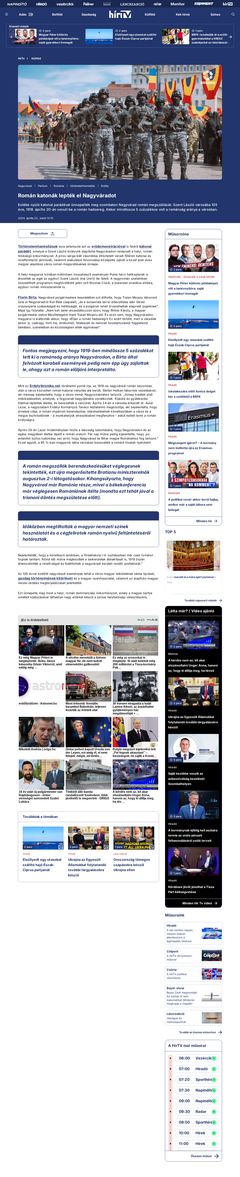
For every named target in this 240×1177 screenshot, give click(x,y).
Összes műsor (201, 1156)
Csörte (172, 970)
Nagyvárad (25, 185)
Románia (59, 185)
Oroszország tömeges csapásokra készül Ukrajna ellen (131, 865)
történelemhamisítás (82, 185)
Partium (42, 185)
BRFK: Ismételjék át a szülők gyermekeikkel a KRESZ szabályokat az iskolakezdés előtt (211, 40)
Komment (174, 493)
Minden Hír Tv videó (197, 903)
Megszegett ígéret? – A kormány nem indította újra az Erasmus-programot (192, 448)
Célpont (172, 951)
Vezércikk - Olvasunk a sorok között (191, 276)
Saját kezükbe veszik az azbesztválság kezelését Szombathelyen (186, 779)
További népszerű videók (200, 600)
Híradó (26, 854)
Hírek (200, 1133)
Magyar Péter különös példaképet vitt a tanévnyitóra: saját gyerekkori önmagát (59, 38)
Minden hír (204, 521)
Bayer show (175, 988)
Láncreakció (120, 854)
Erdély (105, 185)
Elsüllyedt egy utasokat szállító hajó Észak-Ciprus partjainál (135, 36)
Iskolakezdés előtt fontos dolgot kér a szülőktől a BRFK (191, 393)
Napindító (204, 1090)
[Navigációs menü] (6, 14)
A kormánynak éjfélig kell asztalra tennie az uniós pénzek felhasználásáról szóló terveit (193, 835)
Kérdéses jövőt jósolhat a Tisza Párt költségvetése (191, 889)
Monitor (173, 653)
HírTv (21, 58)
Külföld (36, 58)
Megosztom (39, 233)
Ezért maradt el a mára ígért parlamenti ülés (191, 579)
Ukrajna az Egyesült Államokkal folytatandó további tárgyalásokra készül (87, 867)
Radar (201, 1112)
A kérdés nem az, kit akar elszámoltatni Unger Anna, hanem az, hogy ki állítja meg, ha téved (193, 665)
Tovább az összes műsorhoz (197, 1032)
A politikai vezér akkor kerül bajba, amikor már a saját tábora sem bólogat (193, 505)
